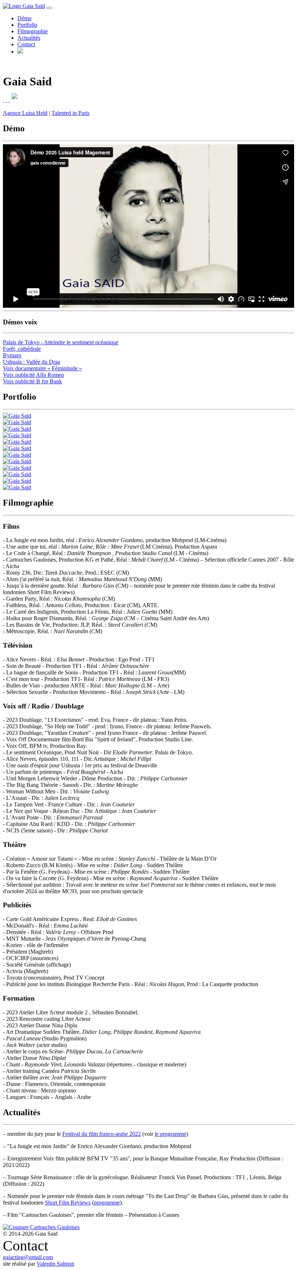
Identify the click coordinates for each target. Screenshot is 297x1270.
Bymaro (12, 355)
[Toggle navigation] (49, 8)
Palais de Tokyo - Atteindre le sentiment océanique (60, 342)
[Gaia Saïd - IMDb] (3, 100)
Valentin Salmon (55, 1264)
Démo (24, 18)
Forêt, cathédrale (22, 349)
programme (107, 1202)
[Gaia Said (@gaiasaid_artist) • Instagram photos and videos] (6, 100)
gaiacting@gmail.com (28, 1257)
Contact (26, 44)
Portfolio (27, 25)
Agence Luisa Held (25, 113)
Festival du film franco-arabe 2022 (101, 1134)
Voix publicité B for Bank (32, 381)
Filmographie (32, 31)
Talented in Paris (70, 113)
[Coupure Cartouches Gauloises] (41, 1227)
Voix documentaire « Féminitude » (42, 368)
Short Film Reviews (68, 1202)
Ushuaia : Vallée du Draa (31, 362)
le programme (170, 1134)
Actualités (28, 38)
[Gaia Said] (17, 416)
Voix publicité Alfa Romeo (33, 375)
